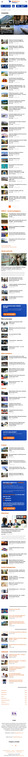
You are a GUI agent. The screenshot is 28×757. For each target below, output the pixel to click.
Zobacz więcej (21, 755)
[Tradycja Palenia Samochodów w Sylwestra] (4, 411)
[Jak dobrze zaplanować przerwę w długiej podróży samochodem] (4, 141)
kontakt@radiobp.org (17, 737)
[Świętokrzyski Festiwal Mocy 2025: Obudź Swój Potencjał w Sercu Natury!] (4, 555)
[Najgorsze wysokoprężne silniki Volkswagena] (4, 323)
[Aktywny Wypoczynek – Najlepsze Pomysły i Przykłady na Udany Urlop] (4, 48)
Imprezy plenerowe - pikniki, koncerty (8, 247)
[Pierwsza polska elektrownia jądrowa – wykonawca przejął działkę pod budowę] (4, 234)
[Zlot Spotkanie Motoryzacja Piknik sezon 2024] (4, 646)
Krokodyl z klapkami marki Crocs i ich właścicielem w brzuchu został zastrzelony (16, 115)
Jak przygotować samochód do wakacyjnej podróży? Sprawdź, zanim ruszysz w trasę (17, 66)
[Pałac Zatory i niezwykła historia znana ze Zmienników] (4, 186)
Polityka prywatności (6, 750)
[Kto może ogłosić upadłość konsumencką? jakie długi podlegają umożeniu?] (4, 675)
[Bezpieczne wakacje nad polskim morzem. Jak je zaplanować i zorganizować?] (4, 73)
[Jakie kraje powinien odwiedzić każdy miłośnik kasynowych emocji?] (4, 129)
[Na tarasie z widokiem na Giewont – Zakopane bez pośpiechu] (4, 154)
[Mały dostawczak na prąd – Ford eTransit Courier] (4, 383)
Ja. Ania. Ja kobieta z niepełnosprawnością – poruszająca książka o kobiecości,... (16, 577)
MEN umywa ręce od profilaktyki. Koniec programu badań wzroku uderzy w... (13, 268)
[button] (2, 1)
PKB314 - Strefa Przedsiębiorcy (11, 211)
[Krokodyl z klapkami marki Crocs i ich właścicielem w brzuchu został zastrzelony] (4, 116)
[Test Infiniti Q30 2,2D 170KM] (4, 336)
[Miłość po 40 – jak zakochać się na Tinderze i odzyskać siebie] (4, 584)
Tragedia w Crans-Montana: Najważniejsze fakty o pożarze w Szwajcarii (16, 405)
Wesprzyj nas (10, 508)
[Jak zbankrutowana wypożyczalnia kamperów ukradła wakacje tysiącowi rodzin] (4, 449)
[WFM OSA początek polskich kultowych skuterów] (4, 329)
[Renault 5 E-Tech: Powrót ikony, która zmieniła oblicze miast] (4, 377)
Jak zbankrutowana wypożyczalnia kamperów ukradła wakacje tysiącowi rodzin (17, 449)
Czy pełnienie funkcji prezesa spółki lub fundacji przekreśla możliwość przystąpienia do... (17, 668)
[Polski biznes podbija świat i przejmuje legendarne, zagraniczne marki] (4, 102)
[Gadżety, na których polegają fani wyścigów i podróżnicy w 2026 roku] (4, 41)
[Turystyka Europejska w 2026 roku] (4, 192)
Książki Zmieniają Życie (8, 567)
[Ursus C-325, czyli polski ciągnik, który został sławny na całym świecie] (4, 617)
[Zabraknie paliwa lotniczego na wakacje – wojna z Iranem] (4, 123)
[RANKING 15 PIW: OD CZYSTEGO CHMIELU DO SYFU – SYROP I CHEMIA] (4, 640)
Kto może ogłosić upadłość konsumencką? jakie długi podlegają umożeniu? (16, 675)
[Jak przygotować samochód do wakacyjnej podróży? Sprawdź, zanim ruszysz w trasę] (4, 66)
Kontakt (13, 750)
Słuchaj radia (11, 314)
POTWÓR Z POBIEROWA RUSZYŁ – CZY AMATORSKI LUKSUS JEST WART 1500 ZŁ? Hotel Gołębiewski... (17, 87)
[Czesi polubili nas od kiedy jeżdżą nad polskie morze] (4, 148)
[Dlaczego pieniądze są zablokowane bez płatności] (4, 456)
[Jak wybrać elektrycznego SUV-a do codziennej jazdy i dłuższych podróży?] (4, 364)
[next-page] (18, 207)
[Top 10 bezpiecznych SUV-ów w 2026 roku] (4, 633)
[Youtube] (15, 745)
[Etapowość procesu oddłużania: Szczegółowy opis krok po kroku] (4, 681)
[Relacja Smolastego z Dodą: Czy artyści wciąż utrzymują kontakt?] (4, 399)
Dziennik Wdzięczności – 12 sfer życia (17, 589)
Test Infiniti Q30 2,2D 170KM (15, 334)
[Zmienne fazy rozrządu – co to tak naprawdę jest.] (4, 348)
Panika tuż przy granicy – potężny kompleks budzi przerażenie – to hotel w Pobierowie (17, 94)
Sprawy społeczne (6, 251)
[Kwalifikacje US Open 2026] (4, 611)
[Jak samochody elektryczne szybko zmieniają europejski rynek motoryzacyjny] (4, 358)
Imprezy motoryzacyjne (6, 245)
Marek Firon (11, 61)
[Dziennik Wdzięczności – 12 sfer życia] (4, 590)
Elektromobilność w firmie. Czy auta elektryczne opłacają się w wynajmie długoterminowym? (16, 370)
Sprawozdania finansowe (10, 751)
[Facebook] (12, 745)
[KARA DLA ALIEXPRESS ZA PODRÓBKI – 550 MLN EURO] (4, 228)
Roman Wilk (11, 42)
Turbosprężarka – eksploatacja (15, 340)
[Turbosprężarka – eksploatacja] (4, 342)
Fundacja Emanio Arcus (20, 750)
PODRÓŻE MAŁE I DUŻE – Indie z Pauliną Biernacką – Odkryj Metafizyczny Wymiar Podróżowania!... (17, 198)
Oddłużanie (10, 438)
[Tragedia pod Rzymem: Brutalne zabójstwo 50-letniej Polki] (4, 292)
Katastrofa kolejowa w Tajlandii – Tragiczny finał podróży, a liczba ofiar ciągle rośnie (17, 178)
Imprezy (3, 388)
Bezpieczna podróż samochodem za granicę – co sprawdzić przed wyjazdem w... (17, 462)
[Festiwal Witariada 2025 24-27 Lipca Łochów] (4, 549)
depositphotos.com (19, 732)
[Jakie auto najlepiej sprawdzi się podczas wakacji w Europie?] (4, 135)
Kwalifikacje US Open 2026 (14, 609)
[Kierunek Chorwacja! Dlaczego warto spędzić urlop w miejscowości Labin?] (4, 54)
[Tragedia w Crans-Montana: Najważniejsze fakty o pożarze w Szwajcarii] (4, 405)
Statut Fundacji (19, 751)
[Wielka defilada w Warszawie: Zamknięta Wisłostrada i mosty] (4, 393)
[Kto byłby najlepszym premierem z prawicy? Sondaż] (4, 298)
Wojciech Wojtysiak (12, 173)
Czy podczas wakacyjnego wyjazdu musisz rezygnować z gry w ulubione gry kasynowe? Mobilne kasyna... (17, 108)
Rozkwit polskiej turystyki (14, 158)
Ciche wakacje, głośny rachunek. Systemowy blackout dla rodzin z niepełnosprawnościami (16, 279)
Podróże (2, 26)
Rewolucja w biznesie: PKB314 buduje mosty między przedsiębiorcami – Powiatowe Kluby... (17, 424)
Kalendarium (5, 513)
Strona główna (4, 9)
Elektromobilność (6, 353)
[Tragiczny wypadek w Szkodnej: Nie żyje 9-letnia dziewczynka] (4, 286)
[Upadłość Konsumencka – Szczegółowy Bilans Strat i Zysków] (4, 662)
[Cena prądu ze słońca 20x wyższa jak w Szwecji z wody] (4, 240)
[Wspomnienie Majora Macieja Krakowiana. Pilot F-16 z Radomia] (4, 418)
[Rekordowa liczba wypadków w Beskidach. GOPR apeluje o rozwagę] (4, 172)
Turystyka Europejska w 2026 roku (16, 190)
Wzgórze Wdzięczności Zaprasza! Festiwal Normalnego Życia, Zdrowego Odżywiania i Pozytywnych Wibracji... (17, 561)
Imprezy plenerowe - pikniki (6, 527)
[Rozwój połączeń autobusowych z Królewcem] (4, 166)
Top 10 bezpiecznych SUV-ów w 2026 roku (18, 632)
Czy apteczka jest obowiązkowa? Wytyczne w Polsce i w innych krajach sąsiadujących (16, 79)
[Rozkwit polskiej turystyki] (4, 160)
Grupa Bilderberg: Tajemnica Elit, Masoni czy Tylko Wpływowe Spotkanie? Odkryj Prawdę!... (17, 215)
